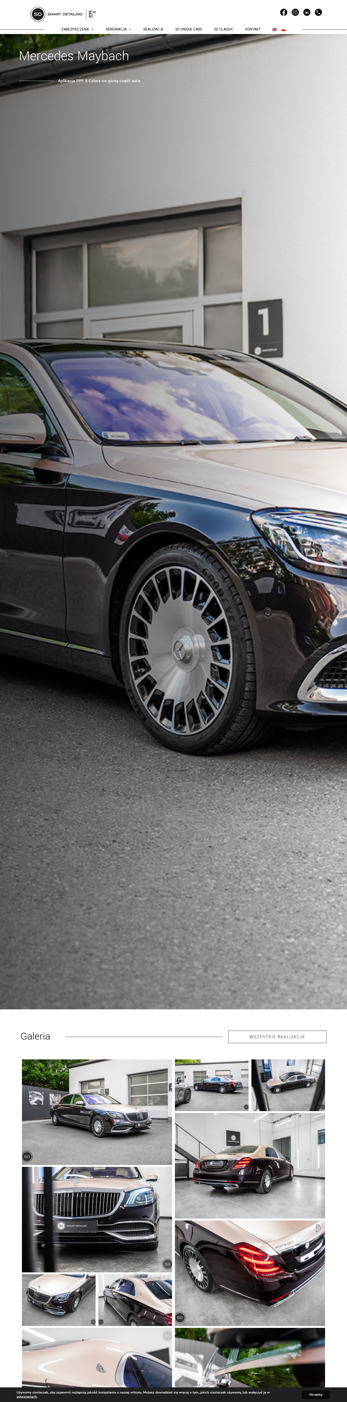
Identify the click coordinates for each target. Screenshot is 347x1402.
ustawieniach (27, 1397)
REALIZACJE (154, 29)
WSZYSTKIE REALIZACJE (277, 1036)
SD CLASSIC (223, 29)
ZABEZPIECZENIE (75, 29)
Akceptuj (315, 1394)
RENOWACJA (116, 29)
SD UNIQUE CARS (188, 29)
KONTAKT (253, 29)
